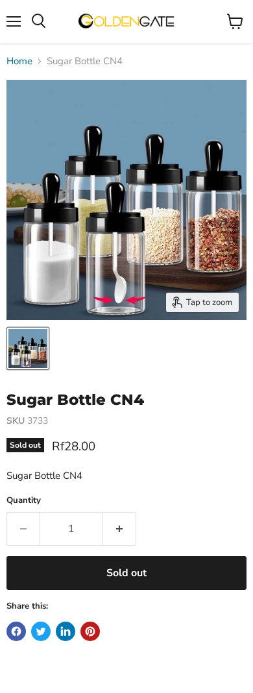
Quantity (23, 500)
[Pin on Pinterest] (90, 631)
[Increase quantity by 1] (119, 529)
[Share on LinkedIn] (65, 631)
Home (19, 61)
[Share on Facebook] (16, 631)
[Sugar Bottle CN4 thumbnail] (28, 348)
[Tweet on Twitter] (41, 631)
